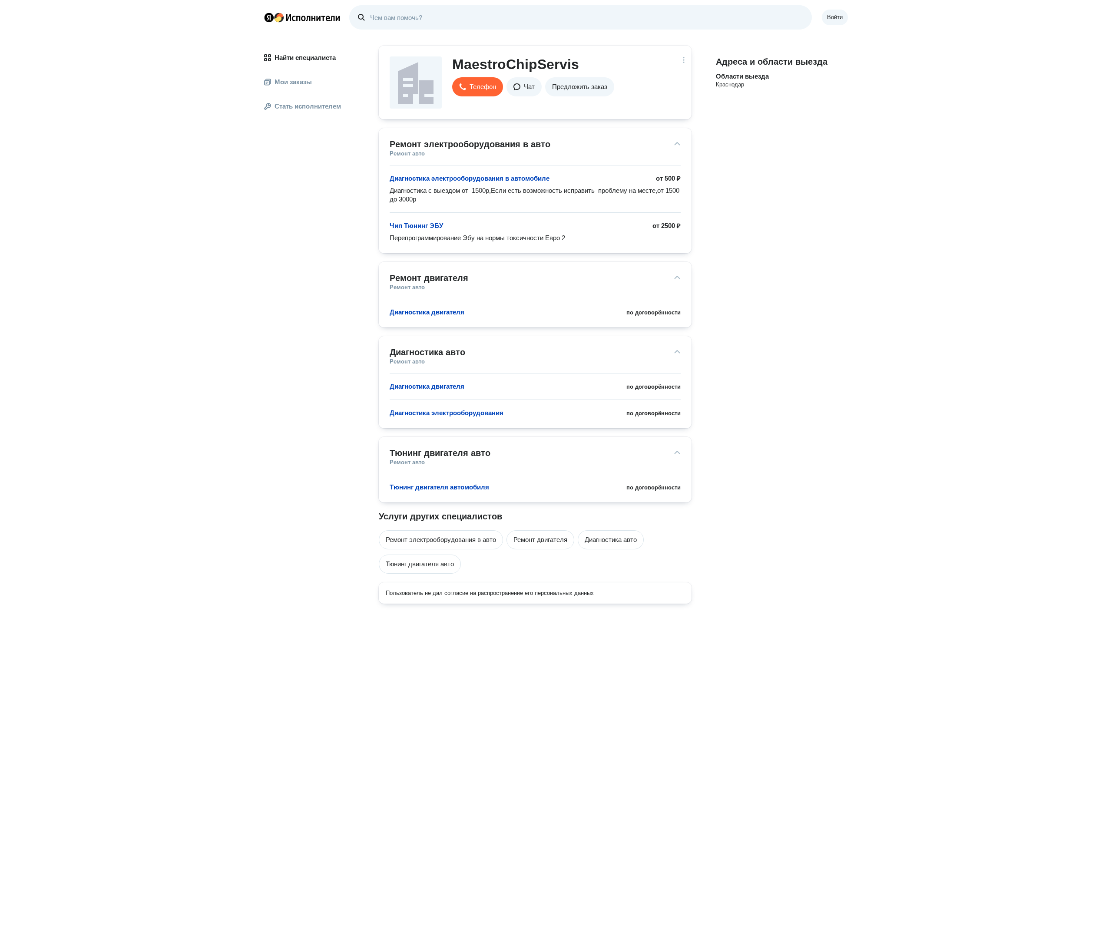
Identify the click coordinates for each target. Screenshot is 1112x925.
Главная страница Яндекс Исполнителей (302, 17)
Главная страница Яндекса (269, 17)
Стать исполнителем (308, 106)
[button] (477, 86)
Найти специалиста (305, 57)
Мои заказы (293, 82)
